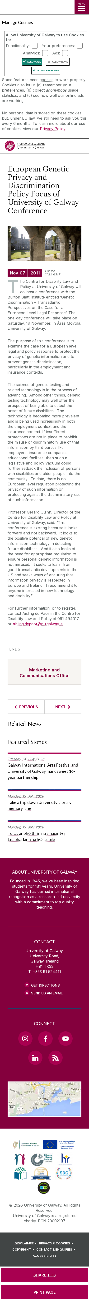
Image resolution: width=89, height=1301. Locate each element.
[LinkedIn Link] (35, 1058)
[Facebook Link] (45, 1038)
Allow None (60, 61)
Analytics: (31, 53)
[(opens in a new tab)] (44, 1149)
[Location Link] (44, 1113)
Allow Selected (48, 70)
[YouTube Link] (65, 1038)
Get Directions (45, 985)
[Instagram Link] (25, 1038)
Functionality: (18, 45)
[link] (43, 1145)
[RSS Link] (55, 1058)
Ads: (56, 53)
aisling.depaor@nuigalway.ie (38, 623)
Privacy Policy (52, 128)
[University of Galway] (25, 147)
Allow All (34, 61)
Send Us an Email (47, 993)
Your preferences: (58, 45)
